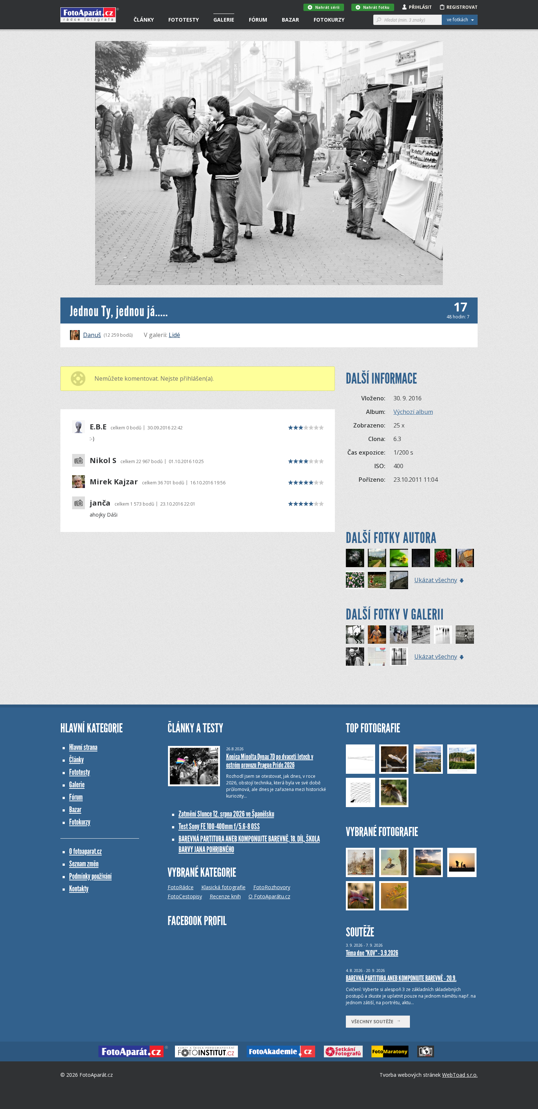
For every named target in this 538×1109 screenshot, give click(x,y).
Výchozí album (413, 412)
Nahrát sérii (327, 7)
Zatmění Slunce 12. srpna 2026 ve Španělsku (226, 814)
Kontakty (79, 889)
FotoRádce (181, 887)
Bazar (290, 19)
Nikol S (103, 460)
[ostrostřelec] (465, 634)
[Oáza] (355, 580)
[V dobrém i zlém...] (377, 656)
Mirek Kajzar (114, 481)
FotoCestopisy (185, 896)
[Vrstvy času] (465, 558)
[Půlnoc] (421, 558)
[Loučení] (355, 558)
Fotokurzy (329, 19)
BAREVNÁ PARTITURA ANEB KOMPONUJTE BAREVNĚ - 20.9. (401, 978)
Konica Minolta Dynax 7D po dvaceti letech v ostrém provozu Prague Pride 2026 (269, 760)
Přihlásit (420, 7)
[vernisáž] (443, 634)
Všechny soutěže (374, 1022)
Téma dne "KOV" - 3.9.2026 (372, 953)
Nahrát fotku (376, 7)
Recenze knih (225, 896)
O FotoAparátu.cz (269, 896)
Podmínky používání (90, 876)
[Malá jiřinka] (443, 558)
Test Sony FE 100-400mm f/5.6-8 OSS (219, 826)
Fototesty (183, 19)
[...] (355, 656)
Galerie (223, 19)
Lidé (174, 335)
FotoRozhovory (271, 887)
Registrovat (462, 7)
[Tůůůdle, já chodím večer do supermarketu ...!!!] (377, 580)
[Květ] (399, 558)
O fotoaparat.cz (85, 851)
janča (100, 503)
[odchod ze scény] (399, 656)
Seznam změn (83, 864)
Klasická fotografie (223, 887)
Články (144, 19)
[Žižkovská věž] (355, 634)
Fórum (258, 19)
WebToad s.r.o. (460, 1074)
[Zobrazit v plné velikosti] (269, 163)
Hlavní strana (83, 747)
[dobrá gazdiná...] (421, 634)
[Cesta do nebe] (399, 580)
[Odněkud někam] (377, 558)
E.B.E (98, 426)
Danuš (92, 335)
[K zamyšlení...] (399, 634)
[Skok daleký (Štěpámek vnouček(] (377, 634)
